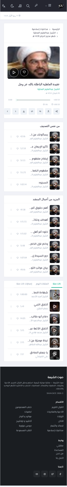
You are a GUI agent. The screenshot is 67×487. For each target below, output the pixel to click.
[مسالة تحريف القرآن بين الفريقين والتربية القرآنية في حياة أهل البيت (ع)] (15, 111)
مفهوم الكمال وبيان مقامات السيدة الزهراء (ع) (38, 171)
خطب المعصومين (23, 407)
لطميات (28, 412)
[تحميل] (23, 111)
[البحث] (28, 6)
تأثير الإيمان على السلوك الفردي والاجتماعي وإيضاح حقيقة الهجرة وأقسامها (38, 147)
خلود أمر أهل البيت (39, 232)
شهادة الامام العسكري (39, 293)
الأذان (60, 421)
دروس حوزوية (25, 426)
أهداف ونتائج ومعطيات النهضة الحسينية (39, 220)
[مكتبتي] (20, 6)
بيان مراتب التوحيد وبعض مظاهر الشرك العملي (38, 268)
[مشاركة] (56, 111)
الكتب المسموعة (24, 430)
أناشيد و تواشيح (24, 421)
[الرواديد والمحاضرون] (36, 6)
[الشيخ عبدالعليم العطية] (48, 111)
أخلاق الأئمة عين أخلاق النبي (38, 329)
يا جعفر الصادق (39, 353)
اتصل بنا (59, 458)
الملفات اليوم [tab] (42, 284)
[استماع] (14, 72)
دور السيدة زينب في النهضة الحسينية (39, 256)
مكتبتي (59, 446)
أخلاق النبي (41, 305)
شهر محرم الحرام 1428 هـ (44, 36)
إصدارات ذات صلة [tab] (24, 284)
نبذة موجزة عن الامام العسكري (38, 341)
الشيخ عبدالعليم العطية (44, 33)
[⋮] (11, 136)
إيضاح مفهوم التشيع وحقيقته (38, 159)
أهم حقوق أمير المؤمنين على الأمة (38, 208)
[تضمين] (32, 111)
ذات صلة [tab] (57, 284)
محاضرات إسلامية (40, 29)
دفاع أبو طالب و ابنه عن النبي (38, 317)
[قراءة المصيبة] (7, 111)
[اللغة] (3, 6)
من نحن (59, 453)
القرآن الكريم (57, 407)
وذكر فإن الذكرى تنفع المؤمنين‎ (38, 244)
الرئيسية (56, 29)
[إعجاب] (24, 72)
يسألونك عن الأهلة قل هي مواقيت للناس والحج (38, 135)
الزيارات (60, 416)
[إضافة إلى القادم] (40, 111)
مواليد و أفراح (25, 416)
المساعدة (58, 450)
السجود (43, 183)
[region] (33, 324)
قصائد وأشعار (56, 426)
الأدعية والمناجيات (55, 412)
